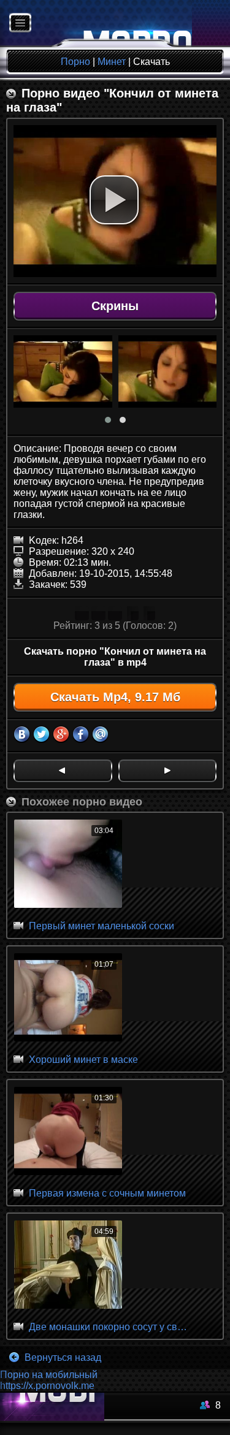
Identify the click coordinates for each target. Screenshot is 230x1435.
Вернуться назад (61, 1357)
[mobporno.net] (96, 23)
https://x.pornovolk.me (47, 1385)
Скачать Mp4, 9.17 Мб (115, 697)
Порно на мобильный (49, 1374)
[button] (114, 199)
